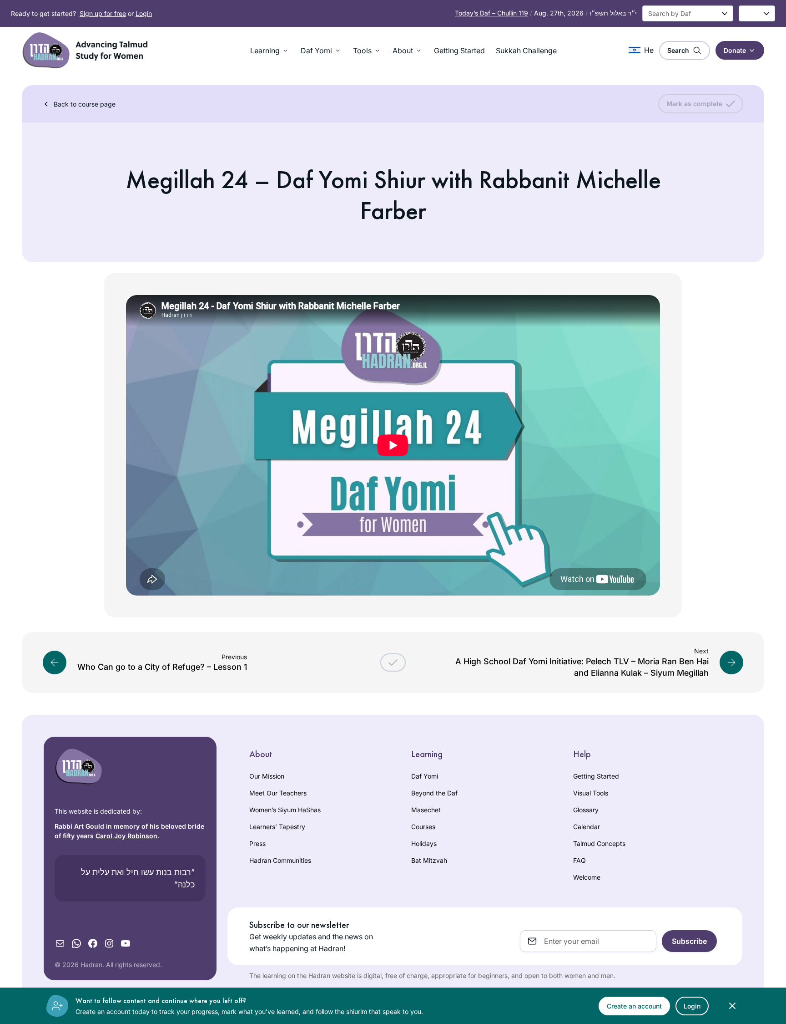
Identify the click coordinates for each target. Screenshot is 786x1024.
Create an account (634, 1006)
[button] (270, 50)
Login (144, 13)
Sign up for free (103, 13)
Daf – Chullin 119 (491, 13)
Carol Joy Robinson (126, 836)
